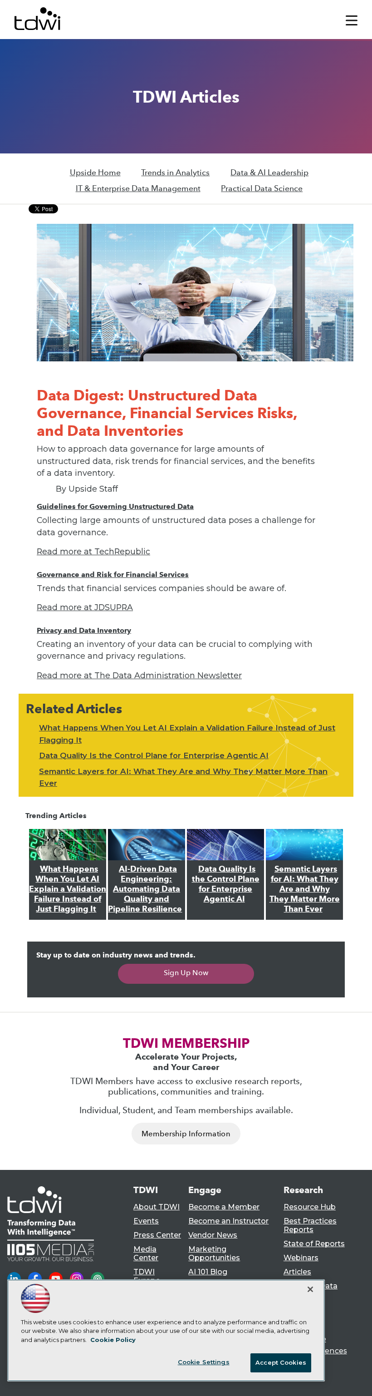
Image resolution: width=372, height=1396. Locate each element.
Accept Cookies (280, 1362)
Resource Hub (310, 1207)
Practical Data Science (262, 188)
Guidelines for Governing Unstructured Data (115, 506)
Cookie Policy (113, 1339)
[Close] (310, 1289)
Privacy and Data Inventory (84, 630)
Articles (297, 1272)
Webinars (301, 1257)
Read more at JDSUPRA (85, 607)
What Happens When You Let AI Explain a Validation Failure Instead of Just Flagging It (67, 889)
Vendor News (212, 1235)
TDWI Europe (146, 1276)
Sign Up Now (186, 972)
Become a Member (223, 1207)
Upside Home (95, 173)
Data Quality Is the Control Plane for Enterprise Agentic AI (154, 755)
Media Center (145, 1253)
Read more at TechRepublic (93, 551)
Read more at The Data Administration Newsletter (139, 675)
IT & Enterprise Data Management (138, 188)
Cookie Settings (204, 1362)
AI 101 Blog (207, 1272)
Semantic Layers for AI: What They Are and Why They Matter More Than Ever (304, 889)
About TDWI (156, 1207)
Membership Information (186, 1134)
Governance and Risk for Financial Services (113, 574)
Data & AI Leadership (269, 173)
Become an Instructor (228, 1221)
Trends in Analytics (175, 173)
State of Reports (314, 1243)
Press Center (157, 1235)
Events (146, 1221)
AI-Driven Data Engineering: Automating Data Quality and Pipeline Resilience (145, 889)
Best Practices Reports (310, 1225)
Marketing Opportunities (214, 1253)
